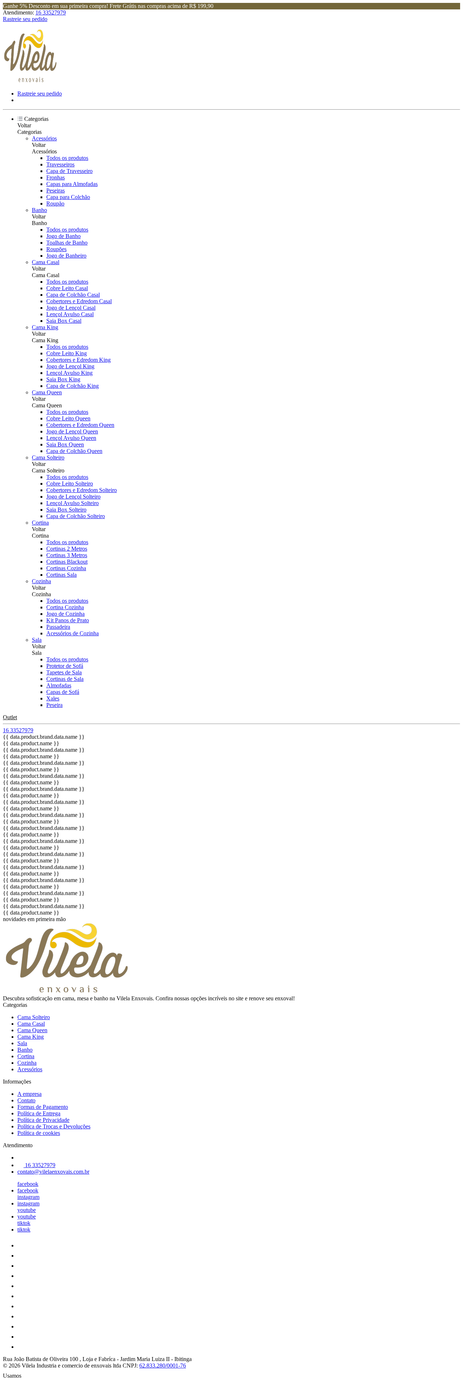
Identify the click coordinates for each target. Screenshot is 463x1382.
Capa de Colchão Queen (74, 451)
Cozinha (41, 581)
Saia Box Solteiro (66, 509)
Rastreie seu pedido (25, 19)
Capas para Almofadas (72, 184)
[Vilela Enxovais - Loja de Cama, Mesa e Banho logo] (30, 81)
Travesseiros (60, 164)
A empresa (29, 1094)
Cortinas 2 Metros (66, 549)
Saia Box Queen (65, 444)
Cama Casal (45, 262)
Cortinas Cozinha (66, 568)
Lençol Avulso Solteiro (72, 503)
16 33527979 (50, 12)
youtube (26, 1210)
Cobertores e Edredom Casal (79, 301)
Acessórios (44, 138)
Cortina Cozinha (65, 607)
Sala (37, 640)
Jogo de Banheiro (66, 256)
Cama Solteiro (48, 457)
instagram (28, 1197)
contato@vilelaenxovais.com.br (53, 1172)
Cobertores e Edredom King (78, 360)
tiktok (23, 1223)
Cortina (40, 523)
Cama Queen (47, 392)
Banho (39, 210)
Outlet (10, 717)
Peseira (54, 705)
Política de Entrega (38, 1113)
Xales (52, 698)
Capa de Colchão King (72, 386)
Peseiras (55, 190)
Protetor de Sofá (64, 666)
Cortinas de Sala (65, 679)
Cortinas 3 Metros (66, 555)
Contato (26, 1100)
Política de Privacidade (43, 1120)
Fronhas (55, 177)
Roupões (56, 249)
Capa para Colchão (68, 197)
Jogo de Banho (63, 236)
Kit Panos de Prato (67, 620)
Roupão (55, 203)
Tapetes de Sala (64, 672)
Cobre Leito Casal (67, 288)
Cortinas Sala (61, 575)
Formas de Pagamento (42, 1107)
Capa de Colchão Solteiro (75, 516)
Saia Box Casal (63, 321)
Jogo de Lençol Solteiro (73, 496)
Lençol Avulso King (69, 373)
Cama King (45, 327)
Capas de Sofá (62, 692)
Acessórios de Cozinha (72, 633)
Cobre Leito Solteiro (69, 483)
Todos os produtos (67, 158)
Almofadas (58, 685)
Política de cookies (38, 1133)
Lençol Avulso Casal (70, 314)
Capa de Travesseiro (69, 171)
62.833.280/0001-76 (162, 1365)
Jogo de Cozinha (65, 614)
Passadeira (58, 627)
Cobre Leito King (66, 353)
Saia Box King (63, 379)
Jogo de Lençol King (70, 366)
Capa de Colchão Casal (73, 295)
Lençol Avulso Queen (71, 438)
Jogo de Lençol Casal (70, 308)
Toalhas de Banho (67, 242)
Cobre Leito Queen (68, 418)
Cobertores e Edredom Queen (80, 425)
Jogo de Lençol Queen (72, 431)
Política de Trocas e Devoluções (53, 1126)
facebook (27, 1184)
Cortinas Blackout (67, 562)
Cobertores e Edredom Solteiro (81, 490)
